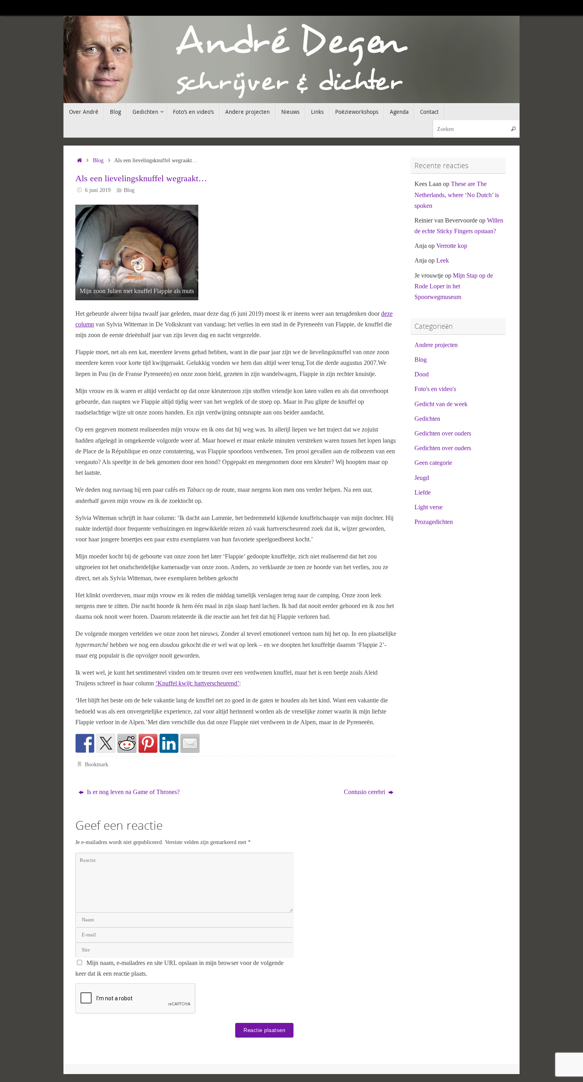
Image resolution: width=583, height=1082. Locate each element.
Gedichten (427, 418)
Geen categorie (433, 462)
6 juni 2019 (98, 190)
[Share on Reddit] (126, 743)
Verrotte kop (451, 245)
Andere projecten (436, 344)
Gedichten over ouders (442, 433)
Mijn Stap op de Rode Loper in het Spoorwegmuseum (453, 286)
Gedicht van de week (441, 404)
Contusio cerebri (365, 791)
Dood (421, 374)
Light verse (428, 507)
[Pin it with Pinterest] (147, 743)
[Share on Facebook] (84, 743)
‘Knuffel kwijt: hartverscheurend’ (197, 683)
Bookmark (96, 764)
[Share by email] (189, 743)
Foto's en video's (435, 389)
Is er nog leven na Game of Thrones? (132, 791)
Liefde (422, 492)
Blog (98, 160)
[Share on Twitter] (105, 743)
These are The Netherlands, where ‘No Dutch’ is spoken (456, 194)
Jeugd (421, 477)
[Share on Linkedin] (168, 743)
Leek (442, 260)
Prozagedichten (433, 521)
